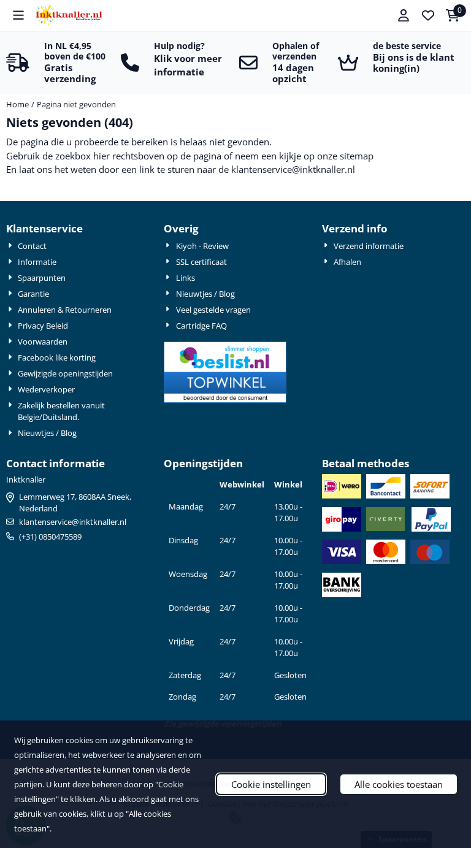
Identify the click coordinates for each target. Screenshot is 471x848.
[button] (18, 15)
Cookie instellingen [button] (271, 784)
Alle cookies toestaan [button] (398, 784)
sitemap (356, 156)
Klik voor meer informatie (188, 65)
